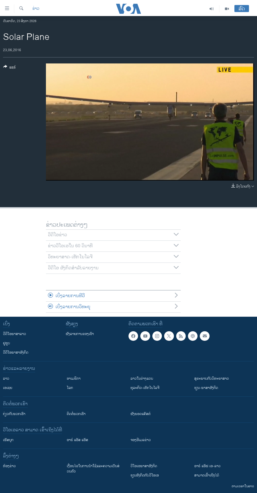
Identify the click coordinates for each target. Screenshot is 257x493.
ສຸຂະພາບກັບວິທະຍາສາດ (211, 378)
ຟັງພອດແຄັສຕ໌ (141, 414)
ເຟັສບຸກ (8, 440)
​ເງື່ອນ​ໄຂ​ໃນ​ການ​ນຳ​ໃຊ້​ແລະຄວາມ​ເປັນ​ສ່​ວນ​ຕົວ (93, 468)
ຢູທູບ (6, 343)
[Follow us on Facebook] (133, 336)
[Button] (9, 68)
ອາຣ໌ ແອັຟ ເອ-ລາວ (207, 466)
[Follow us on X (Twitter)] (169, 336)
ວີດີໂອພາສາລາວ (14, 334)
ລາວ (6, 378)
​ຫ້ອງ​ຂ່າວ (9, 466)
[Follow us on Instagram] (157, 336)
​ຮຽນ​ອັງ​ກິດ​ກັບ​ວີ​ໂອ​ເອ (145, 475)
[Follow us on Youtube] (145, 336)
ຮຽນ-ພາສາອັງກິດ (206, 387)
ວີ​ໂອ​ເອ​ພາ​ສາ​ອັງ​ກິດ (144, 466)
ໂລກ (70, 387)
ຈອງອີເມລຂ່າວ (141, 440)
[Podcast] (193, 336)
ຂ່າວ (35, 9)
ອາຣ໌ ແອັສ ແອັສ (77, 440)
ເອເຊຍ (7, 387)
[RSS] (181, 336)
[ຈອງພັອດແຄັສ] (204, 336)
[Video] (226, 9)
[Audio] (211, 9)
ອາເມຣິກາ (74, 378)
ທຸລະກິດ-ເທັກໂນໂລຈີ (145, 387)
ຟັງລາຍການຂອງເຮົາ (80, 334)
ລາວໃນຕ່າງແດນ (142, 378)
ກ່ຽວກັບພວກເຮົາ (14, 414)
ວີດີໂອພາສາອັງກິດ (15, 352)
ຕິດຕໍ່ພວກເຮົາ (76, 414)
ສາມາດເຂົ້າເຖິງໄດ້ (206, 475)
